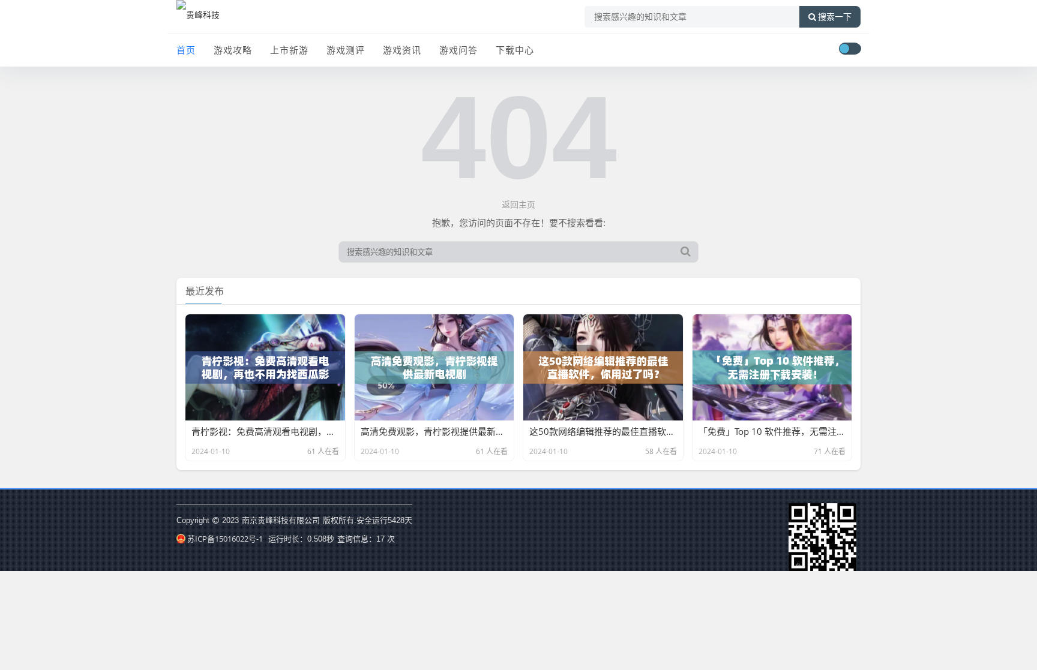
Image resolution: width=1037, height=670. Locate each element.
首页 (186, 50)
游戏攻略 (233, 50)
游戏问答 (458, 50)
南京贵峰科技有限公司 (281, 520)
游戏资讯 (402, 50)
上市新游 (289, 50)
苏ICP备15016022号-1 (225, 538)
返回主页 (518, 204)
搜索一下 (835, 17)
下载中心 (515, 50)
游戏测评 (345, 50)
